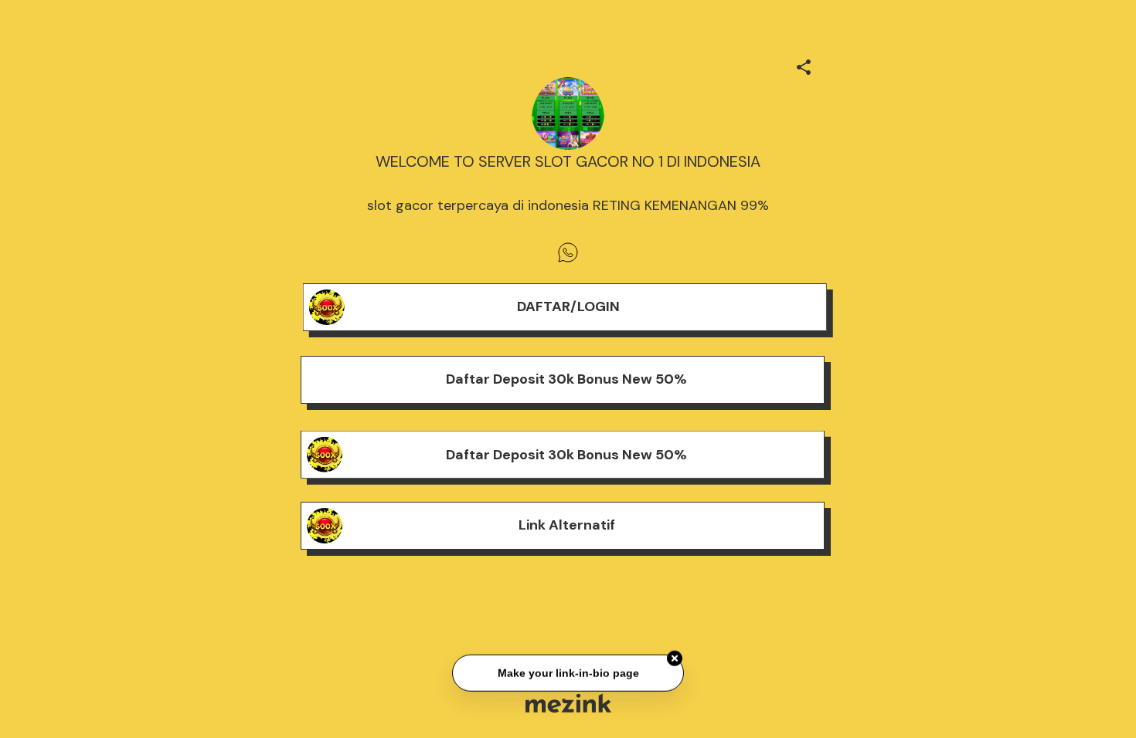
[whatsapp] (568, 252)
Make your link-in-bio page (567, 673)
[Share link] (803, 65)
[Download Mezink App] (568, 703)
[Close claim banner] (674, 659)
